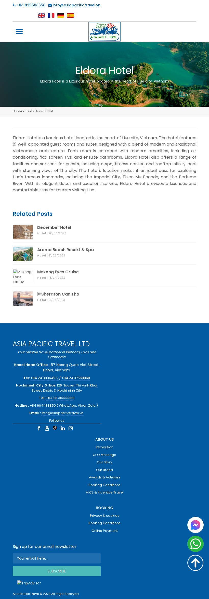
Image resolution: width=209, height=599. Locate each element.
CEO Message (104, 454)
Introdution (104, 447)
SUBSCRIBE (56, 571)
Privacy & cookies (104, 515)
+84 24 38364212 (44, 377)
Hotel (28, 111)
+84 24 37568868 (75, 377)
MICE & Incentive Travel (105, 492)
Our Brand (104, 469)
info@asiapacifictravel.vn (76, 5)
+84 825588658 (30, 5)
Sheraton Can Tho (58, 294)
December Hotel (54, 227)
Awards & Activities (104, 477)
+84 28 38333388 (60, 397)
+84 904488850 (43, 405)
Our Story (104, 462)
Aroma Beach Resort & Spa (65, 250)
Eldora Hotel (44, 111)
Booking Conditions (104, 485)
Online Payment (105, 530)
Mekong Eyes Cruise (58, 272)
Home (17, 111)
